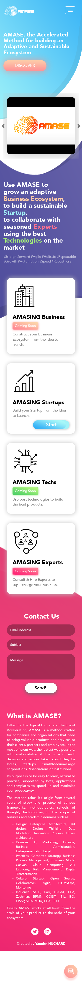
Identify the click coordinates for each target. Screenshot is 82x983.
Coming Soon (25, 326)
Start (51, 425)
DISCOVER (25, 65)
